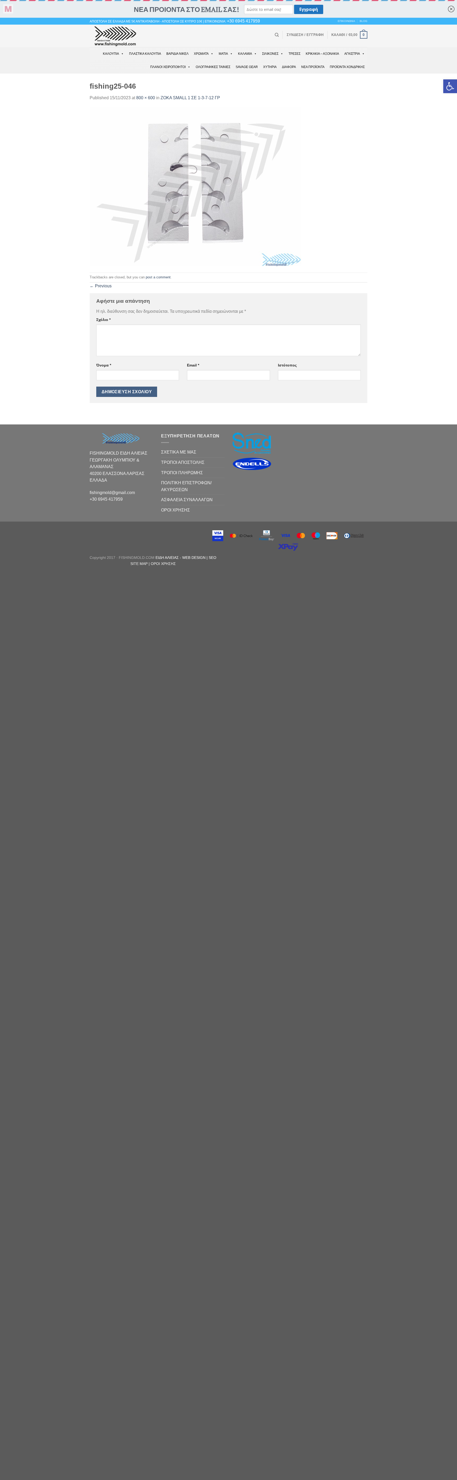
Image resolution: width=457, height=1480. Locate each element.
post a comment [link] (158, 277)
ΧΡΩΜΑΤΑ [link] (201, 54)
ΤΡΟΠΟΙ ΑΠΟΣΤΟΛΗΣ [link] (182, 462)
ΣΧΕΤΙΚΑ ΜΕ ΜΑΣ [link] (178, 452)
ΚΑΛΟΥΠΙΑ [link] (111, 54)
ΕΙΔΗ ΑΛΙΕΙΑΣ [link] (168, 557)
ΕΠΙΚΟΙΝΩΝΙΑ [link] (346, 21)
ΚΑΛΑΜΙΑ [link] (245, 54)
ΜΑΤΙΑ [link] (223, 54)
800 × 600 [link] (145, 98)
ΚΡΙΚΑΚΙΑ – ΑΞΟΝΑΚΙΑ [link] (322, 54)
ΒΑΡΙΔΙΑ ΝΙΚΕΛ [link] (177, 54)
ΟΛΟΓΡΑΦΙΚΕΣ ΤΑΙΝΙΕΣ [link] (213, 67)
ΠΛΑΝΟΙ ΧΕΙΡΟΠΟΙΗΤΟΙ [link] (168, 67)
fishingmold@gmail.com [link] (112, 492)
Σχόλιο (103, 320)
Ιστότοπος (287, 365)
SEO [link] (212, 557)
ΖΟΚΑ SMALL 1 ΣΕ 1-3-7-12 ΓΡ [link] (190, 98)
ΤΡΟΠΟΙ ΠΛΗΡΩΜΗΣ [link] (182, 472)
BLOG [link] (363, 21)
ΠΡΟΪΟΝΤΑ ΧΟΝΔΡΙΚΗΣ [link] (347, 67)
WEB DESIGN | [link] (195, 557)
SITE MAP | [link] (140, 564)
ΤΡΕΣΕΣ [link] (294, 54)
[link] (450, 86)
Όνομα (103, 365)
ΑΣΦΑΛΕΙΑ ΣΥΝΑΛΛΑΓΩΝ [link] (187, 499)
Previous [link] (101, 286)
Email (193, 365)
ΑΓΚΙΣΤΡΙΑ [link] (352, 54)
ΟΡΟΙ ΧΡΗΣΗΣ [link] (175, 510)
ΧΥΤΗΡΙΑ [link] (270, 67)
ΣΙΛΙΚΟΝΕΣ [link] (270, 54)
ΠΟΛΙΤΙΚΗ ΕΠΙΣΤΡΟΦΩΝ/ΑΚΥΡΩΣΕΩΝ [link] (186, 486)
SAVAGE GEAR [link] (247, 67)
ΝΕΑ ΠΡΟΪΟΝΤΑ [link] (313, 67)
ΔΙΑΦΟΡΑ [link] (289, 67)
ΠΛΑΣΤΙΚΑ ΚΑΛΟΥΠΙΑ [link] (145, 54)
